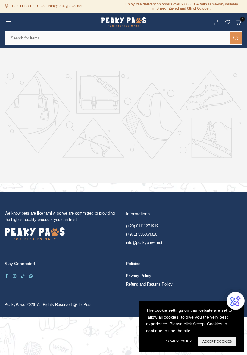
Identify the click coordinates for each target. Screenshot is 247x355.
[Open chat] (236, 301)
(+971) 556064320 (141, 234)
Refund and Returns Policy (149, 284)
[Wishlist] (227, 22)
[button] (8, 22)
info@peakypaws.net (144, 242)
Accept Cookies (217, 341)
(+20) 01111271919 (142, 226)
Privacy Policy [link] (178, 341)
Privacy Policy (138, 275)
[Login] (216, 22)
